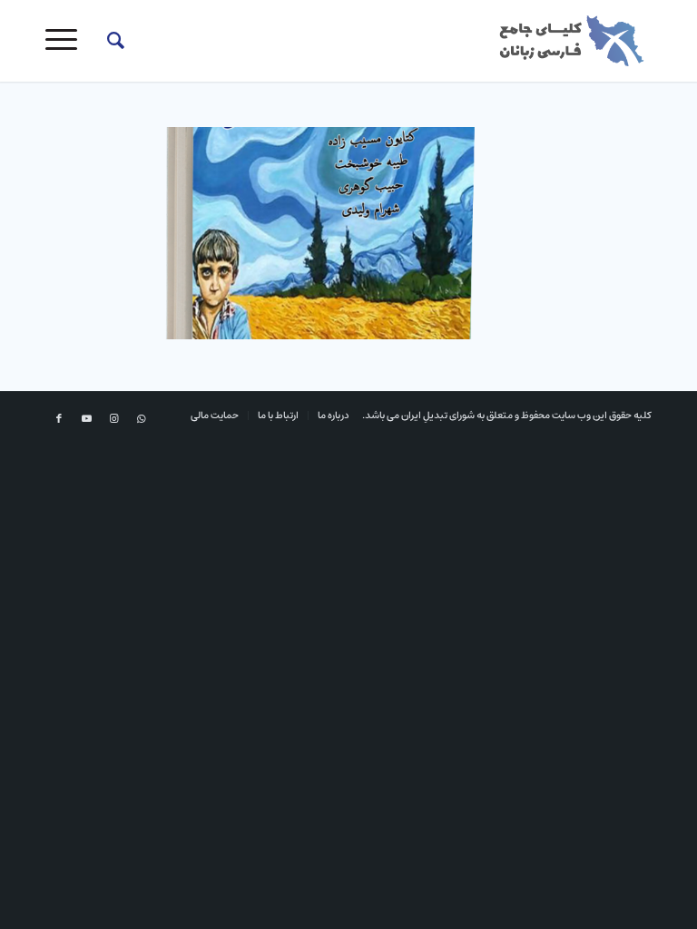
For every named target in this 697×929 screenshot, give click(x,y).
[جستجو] (106, 41)
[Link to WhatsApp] (140, 419)
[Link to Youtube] (86, 419)
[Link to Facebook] (59, 419)
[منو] (67, 41)
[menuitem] (106, 41)
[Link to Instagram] (113, 419)
